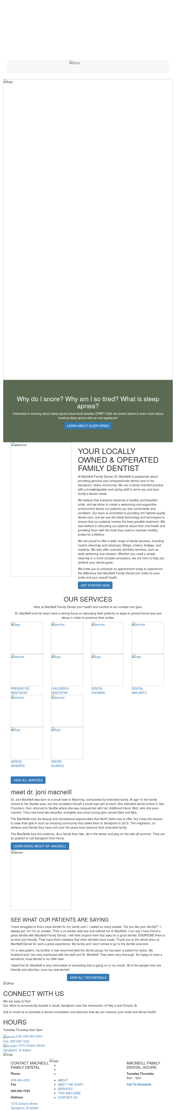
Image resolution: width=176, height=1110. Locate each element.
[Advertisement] (88, 30)
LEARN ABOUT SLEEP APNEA (88, 426)
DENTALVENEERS (18, 763)
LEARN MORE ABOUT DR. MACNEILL (40, 846)
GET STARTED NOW (95, 585)
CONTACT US (67, 1097)
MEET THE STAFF (70, 1084)
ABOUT (63, 1080)
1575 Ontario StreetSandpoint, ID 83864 (25, 1105)
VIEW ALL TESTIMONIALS (88, 977)
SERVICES (65, 1089)
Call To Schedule (139, 1084)
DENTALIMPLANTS (139, 690)
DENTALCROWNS (98, 690)
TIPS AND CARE (69, 1093)
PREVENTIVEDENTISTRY (20, 690)
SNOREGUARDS (57, 763)
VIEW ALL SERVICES (28, 780)
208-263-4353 (20, 1080)
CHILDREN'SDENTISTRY (60, 690)
